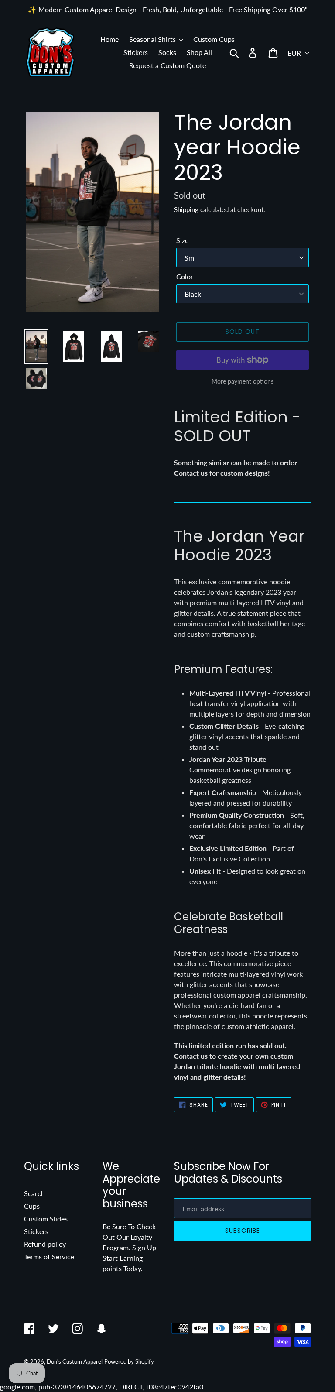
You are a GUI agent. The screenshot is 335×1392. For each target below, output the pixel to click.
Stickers (36, 1231)
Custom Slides (46, 1218)
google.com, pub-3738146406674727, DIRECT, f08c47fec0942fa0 (167, 696)
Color (184, 276)
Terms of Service (49, 1256)
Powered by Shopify (129, 1361)
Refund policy (45, 1244)
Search (34, 1193)
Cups (32, 1206)
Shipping (186, 209)
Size (182, 240)
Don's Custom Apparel (75, 1361)
